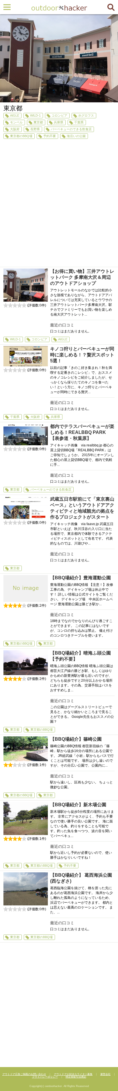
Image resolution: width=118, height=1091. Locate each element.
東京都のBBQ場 (21, 136)
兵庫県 (58, 122)
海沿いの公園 (76, 136)
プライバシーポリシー (45, 1076)
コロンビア (59, 115)
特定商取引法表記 (76, 1076)
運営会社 (105, 1074)
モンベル (16, 122)
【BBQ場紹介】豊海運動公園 (80, 577)
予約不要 (49, 136)
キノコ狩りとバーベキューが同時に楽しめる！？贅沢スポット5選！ (82, 354)
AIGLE (14, 115)
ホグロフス (86, 115)
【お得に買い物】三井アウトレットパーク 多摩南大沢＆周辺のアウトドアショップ (82, 277)
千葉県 (79, 122)
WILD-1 (35, 115)
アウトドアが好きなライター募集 (73, 1074)
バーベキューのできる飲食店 (71, 129)
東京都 (38, 122)
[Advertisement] (59, 205)
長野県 (35, 129)
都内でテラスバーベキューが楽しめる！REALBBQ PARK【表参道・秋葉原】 (82, 432)
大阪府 (14, 129)
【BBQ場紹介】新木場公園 (78, 804)
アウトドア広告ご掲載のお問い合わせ (24, 1074)
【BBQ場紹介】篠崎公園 (76, 739)
